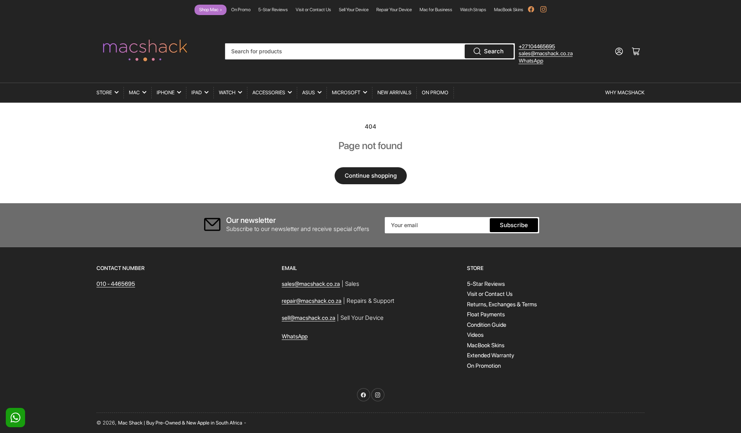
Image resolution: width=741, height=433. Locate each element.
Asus (308, 92)
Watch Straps (473, 9)
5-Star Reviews (273, 9)
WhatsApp (531, 61)
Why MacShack (625, 92)
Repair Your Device (394, 9)
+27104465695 (537, 46)
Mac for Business (436, 9)
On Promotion (484, 365)
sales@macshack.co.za (546, 53)
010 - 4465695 (115, 283)
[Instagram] (543, 9)
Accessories (268, 92)
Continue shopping (371, 175)
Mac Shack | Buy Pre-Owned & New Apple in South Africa (180, 423)
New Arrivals (394, 92)
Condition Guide (486, 324)
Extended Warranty (490, 355)
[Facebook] (531, 9)
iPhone (165, 92)
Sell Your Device (354, 9)
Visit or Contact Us (313, 9)
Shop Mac (210, 9)
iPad (196, 92)
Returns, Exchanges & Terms (502, 304)
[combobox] (369, 51)
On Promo (240, 9)
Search (494, 51)
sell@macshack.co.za (308, 317)
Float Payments (486, 314)
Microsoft (346, 92)
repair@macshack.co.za (312, 300)
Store (104, 92)
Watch (227, 92)
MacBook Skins (508, 9)
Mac (134, 92)
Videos (475, 334)
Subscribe (514, 225)
